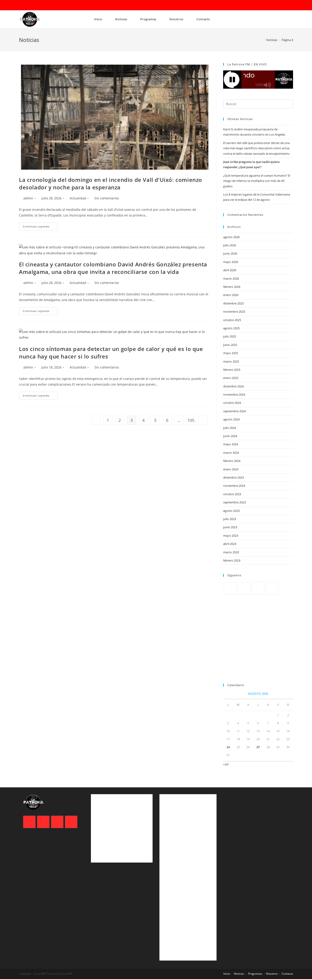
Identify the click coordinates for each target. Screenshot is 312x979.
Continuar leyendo (40, 225)
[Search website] (92, 37)
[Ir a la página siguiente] (202, 420)
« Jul (225, 764)
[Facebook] (244, 588)
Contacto (287, 974)
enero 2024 (230, 469)
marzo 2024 (231, 453)
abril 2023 (229, 544)
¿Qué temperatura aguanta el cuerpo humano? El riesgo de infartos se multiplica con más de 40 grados (256, 180)
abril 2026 (229, 270)
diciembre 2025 (233, 303)
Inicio (226, 974)
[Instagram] (258, 588)
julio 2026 (229, 245)
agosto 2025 (231, 328)
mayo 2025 (230, 353)
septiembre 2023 (234, 502)
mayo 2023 (230, 535)
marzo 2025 (231, 361)
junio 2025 (230, 345)
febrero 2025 (231, 370)
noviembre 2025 (234, 311)
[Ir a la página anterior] (95, 420)
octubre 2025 (232, 320)
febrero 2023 (231, 560)
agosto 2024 (231, 419)
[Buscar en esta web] (258, 103)
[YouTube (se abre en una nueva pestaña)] (40, 5)
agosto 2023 (231, 511)
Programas (255, 974)
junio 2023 (230, 527)
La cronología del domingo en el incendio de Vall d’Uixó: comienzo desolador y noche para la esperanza (110, 183)
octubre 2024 (232, 403)
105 (191, 420)
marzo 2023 (231, 552)
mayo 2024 (230, 444)
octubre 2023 (232, 494)
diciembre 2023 (233, 477)
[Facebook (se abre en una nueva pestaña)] (27, 5)
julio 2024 (229, 428)
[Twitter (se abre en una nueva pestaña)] (21, 5)
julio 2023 (229, 519)
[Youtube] (272, 588)
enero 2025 (230, 378)
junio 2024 (230, 436)
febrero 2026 (231, 287)
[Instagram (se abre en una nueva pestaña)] (33, 5)
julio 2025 (229, 336)
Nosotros (272, 974)
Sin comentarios (106, 198)
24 (228, 747)
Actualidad (78, 198)
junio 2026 (230, 253)
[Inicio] (261, 40)
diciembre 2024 (233, 386)
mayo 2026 (230, 262)
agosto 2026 (231, 237)
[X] (230, 588)
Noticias (239, 974)
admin (28, 198)
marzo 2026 (231, 278)
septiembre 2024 (234, 411)
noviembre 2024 (234, 394)
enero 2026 (230, 295)
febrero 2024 (231, 461)
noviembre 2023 (234, 486)
